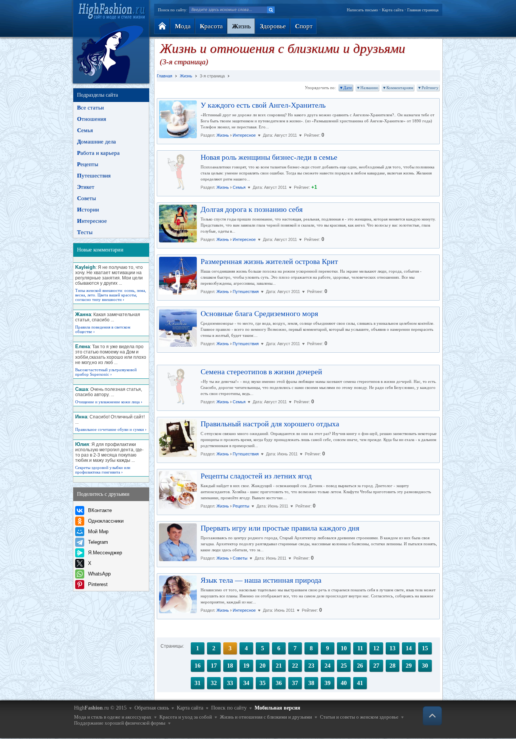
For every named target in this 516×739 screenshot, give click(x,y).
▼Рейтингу (428, 87)
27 (376, 665)
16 (198, 665)
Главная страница (423, 10)
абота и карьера (98, 153)
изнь (241, 26)
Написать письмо (362, 10)
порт (303, 26)
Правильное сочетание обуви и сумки (111, 429)
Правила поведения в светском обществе (102, 329)
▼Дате (345, 87)
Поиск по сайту (229, 708)
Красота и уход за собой (185, 717)
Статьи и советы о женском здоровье (359, 717)
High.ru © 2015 (100, 708)
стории (88, 210)
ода (183, 26)
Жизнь (222, 135)
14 (409, 648)
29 (409, 665)
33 (230, 683)
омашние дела (96, 142)
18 (230, 665)
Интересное (244, 135)
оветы (86, 198)
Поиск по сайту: (172, 10)
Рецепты (241, 506)
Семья (239, 187)
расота (211, 26)
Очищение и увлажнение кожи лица (108, 402)
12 (376, 648)
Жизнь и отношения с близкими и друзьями (266, 717)
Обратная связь (151, 708)
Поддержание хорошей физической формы (119, 723)
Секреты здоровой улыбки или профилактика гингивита (102, 469)
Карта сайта (392, 10)
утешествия (94, 176)
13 (392, 648)
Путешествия (246, 291)
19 (246, 665)
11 (360, 648)
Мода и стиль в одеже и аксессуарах (112, 717)
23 (311, 665)
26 (360, 665)
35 (263, 683)
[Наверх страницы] (432, 715)
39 (327, 683)
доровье (273, 26)
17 (214, 665)
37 (295, 683)
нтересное (92, 221)
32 (214, 683)
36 (279, 683)
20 (263, 665)
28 (392, 665)
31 (198, 683)
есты (85, 232)
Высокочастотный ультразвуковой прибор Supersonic (106, 371)
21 (279, 665)
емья (85, 130)
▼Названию (367, 87)
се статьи (90, 108)
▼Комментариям (397, 87)
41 (360, 683)
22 (295, 665)
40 (344, 683)
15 (425, 648)
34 (246, 683)
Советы (240, 558)
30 (425, 665)
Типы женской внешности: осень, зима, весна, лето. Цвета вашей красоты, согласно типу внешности (110, 295)
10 (344, 648)
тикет (85, 187)
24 (327, 665)
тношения (91, 119)
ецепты (87, 164)
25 (344, 665)
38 (311, 683)
